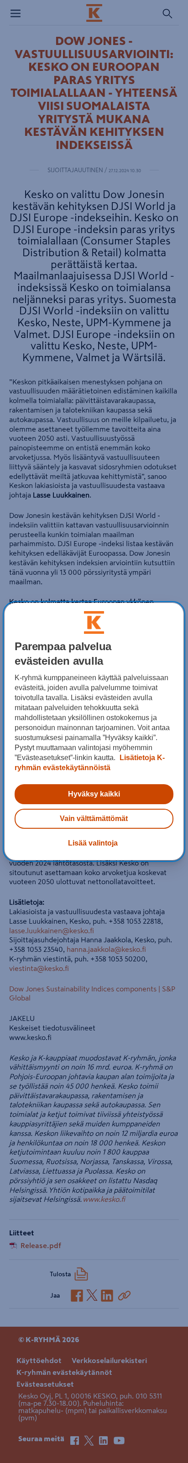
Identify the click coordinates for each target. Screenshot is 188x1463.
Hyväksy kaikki (94, 794)
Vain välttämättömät (94, 818)
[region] (94, 731)
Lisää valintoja (93, 843)
